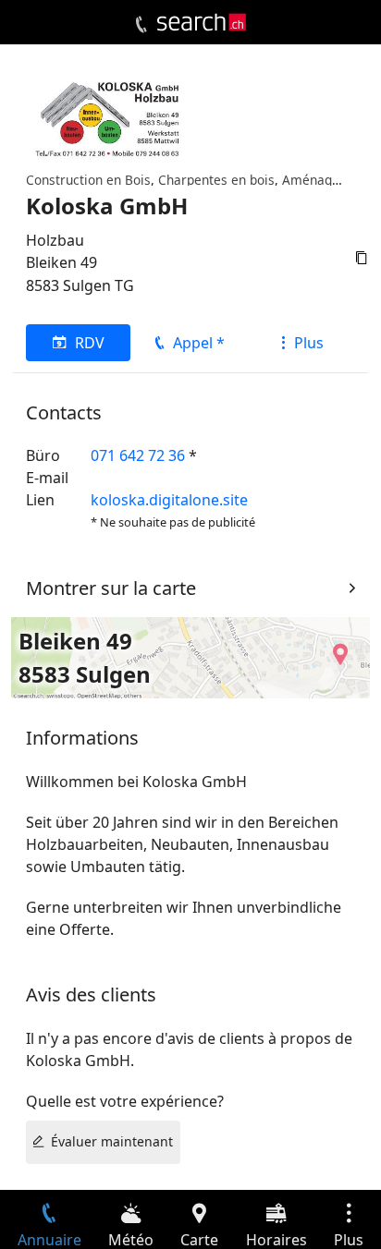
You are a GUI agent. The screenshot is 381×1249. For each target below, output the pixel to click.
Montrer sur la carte (111, 588)
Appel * (199, 343)
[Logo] (201, 22)
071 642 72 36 (138, 455)
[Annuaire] (141, 25)
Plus (309, 343)
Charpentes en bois (216, 179)
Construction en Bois (88, 179)
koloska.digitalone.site (169, 500)
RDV (89, 343)
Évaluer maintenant (112, 1141)
